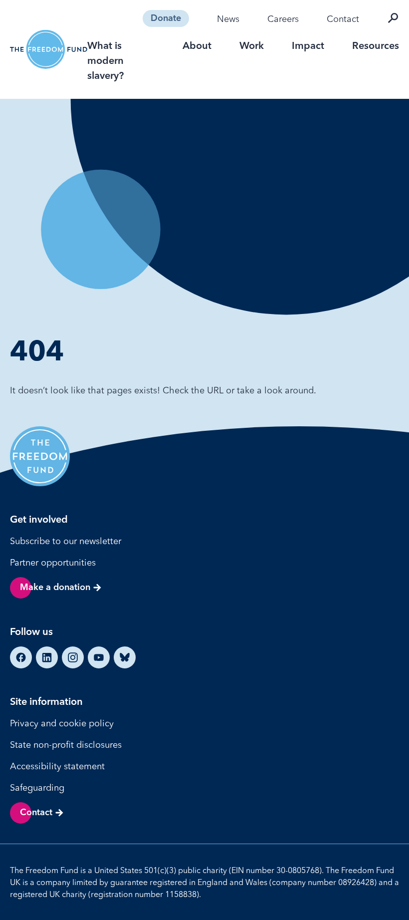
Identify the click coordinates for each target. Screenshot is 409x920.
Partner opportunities (53, 562)
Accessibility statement (57, 766)
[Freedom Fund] (48, 49)
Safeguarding (37, 787)
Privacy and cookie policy (62, 723)
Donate (166, 18)
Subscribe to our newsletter (65, 541)
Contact (343, 18)
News (228, 18)
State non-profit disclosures (66, 744)
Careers (283, 18)
